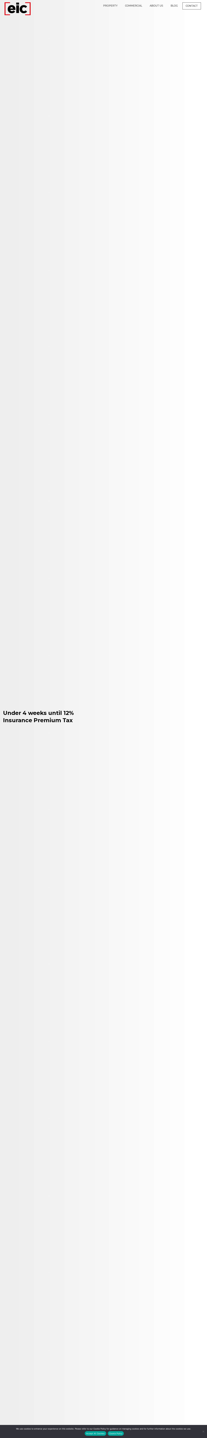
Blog (174, 5)
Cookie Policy (115, 1433)
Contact (192, 5)
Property (110, 5)
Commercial (133, 5)
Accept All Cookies (95, 1433)
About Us (156, 5)
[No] (203, 1431)
